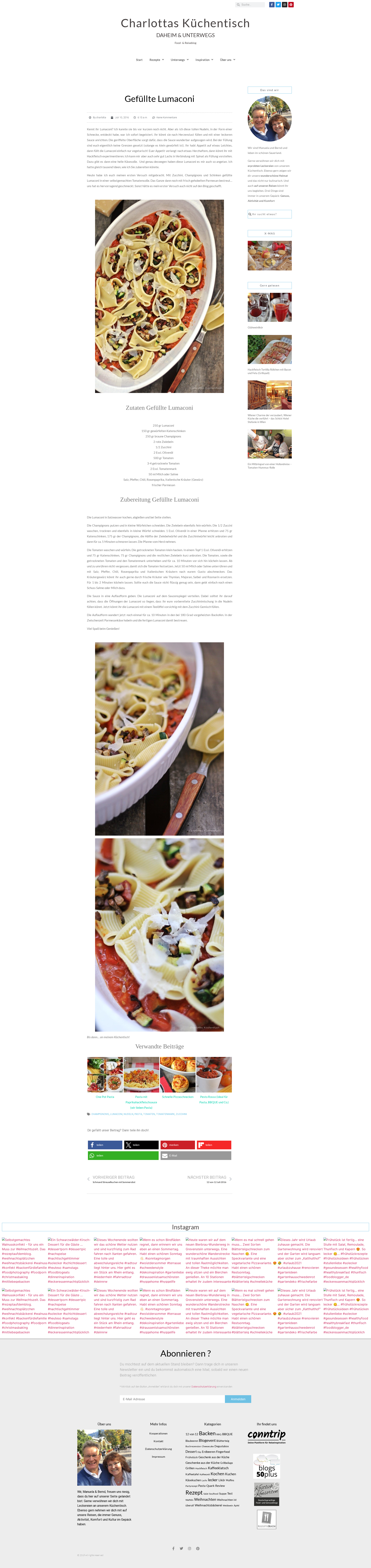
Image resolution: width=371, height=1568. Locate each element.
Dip (199, 1452)
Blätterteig (222, 1440)
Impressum (158, 1456)
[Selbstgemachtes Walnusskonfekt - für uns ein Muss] (25, 1260)
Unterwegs (178, 59)
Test (230, 1493)
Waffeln (189, 1500)
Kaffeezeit (205, 1474)
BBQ (218, 1434)
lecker (213, 1479)
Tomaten (149, 1114)
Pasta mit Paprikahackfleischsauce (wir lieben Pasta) (141, 1102)
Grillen (190, 1468)
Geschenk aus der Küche (213, 1457)
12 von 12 (192, 1434)
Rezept (194, 1492)
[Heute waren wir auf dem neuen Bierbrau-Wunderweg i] (208, 1260)
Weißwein (228, 1505)
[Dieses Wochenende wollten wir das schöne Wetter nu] (117, 1260)
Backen (207, 1433)
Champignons (100, 1114)
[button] (105, 1145)
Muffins (230, 1480)
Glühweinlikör (255, 327)
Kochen (217, 1473)
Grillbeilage (226, 1462)
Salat (205, 1493)
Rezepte (155, 59)
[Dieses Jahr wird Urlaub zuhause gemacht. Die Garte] (300, 1260)
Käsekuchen (193, 1480)
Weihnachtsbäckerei (208, 1505)
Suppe (222, 1493)
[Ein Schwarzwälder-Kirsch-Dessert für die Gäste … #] (71, 1260)
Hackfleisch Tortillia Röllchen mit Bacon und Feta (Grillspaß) (269, 371)
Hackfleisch (201, 1468)
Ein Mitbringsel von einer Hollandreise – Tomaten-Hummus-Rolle (270, 466)
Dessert (191, 1452)
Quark (210, 1485)
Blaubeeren (192, 1440)
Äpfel (236, 1505)
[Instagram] (284, 4)
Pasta (138, 1114)
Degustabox (221, 1446)
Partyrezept (191, 1485)
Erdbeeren (208, 1451)
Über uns (225, 59)
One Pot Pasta (105, 1096)
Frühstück (192, 1457)
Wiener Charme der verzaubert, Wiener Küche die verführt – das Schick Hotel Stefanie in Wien (270, 419)
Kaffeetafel (192, 1474)
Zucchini (181, 1114)
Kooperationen (158, 1433)
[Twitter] (278, 4)
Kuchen (230, 1474)
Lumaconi (116, 1114)
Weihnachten (205, 1499)
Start (139, 59)
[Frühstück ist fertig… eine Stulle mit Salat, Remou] (346, 1260)
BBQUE (227, 1434)
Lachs (204, 1480)
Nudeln (128, 1114)
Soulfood (213, 1493)
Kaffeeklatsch (218, 1468)
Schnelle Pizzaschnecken (177, 1096)
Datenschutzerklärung (203, 1386)
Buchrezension (193, 1446)
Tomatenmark (165, 1114)
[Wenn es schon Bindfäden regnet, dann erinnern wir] (162, 1260)
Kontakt (158, 1441)
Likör (222, 1480)
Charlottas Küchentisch (185, 23)
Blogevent (207, 1440)
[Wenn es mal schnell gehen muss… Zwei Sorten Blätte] (254, 1260)
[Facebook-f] (272, 4)
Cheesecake (208, 1446)
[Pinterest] (291, 4)
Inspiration (202, 59)
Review (220, 1485)
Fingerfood (223, 1451)
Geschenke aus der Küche (203, 1462)
